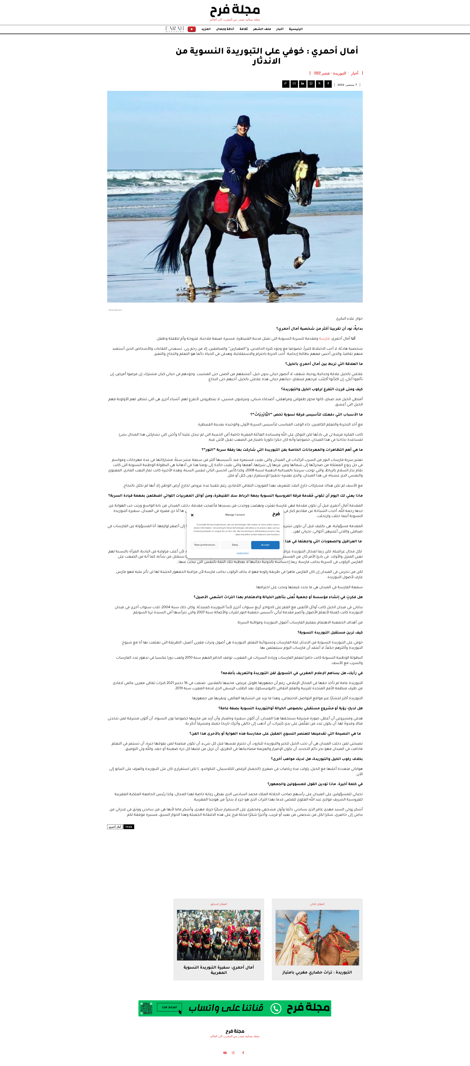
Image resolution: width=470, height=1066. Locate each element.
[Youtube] (225, 1054)
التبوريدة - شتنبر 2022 (330, 73)
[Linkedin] (302, 84)
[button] (192, 515)
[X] (319, 84)
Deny (235, 545)
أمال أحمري (115, 826)
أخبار (354, 73)
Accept (265, 545)
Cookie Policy (243, 553)
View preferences (204, 545)
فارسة (324, 339)
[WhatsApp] (311, 84)
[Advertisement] (235, 853)
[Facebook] (328, 84)
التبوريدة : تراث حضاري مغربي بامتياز (317, 973)
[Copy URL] (286, 84)
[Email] (294, 84)
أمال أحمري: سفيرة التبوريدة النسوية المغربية (219, 971)
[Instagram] (233, 1054)
